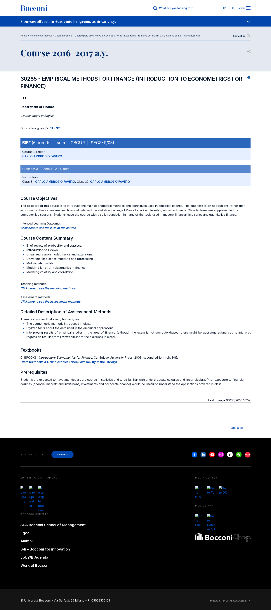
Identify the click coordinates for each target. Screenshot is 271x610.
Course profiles (63, 35)
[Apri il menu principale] (248, 8)
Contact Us (239, 36)
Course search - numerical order (183, 35)
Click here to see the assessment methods (50, 301)
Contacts (62, 454)
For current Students (41, 35)
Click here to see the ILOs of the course (48, 228)
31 (51, 128)
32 (58, 128)
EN (225, 8)
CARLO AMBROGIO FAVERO (42, 156)
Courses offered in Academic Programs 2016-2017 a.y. (133, 35)
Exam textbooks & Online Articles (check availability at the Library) (68, 362)
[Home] (34, 8)
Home (23, 35)
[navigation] (135, 21)
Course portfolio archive (88, 35)
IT (233, 8)
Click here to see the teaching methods (48, 288)
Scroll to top (237, 427)
